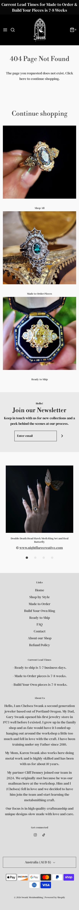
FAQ (40, 624)
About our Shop (39, 638)
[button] (27, 557)
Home (39, 590)
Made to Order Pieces (39, 294)
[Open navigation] (5, 30)
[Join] (62, 436)
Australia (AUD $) (38, 862)
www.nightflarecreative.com (41, 547)
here (22, 78)
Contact (39, 631)
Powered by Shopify (55, 897)
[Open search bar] (14, 30)
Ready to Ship (39, 379)
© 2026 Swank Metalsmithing (28, 897)
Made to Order (39, 603)
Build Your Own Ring (39, 610)
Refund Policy (39, 645)
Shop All (39, 208)
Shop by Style (39, 597)
